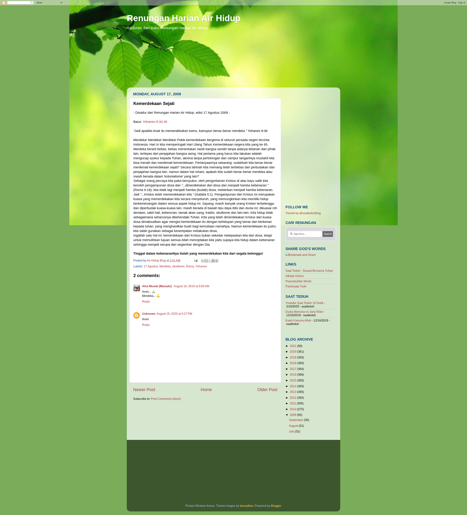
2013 (293, 391)
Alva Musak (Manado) (157, 286)
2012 (293, 397)
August (294, 425)
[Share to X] (210, 261)
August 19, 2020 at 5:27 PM (174, 313)
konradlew (246, 505)
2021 (293, 346)
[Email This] (203, 261)
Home (206, 389)
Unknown (148, 313)
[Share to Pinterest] (217, 261)
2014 (293, 386)
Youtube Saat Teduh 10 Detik (304, 303)
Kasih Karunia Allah (298, 320)
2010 (293, 409)
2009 (293, 414)
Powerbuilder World (298, 281)
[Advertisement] (233, 61)
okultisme (178, 266)
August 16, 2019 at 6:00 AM (191, 286)
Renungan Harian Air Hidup (183, 18)
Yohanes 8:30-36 (155, 122)
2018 (293, 363)
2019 (293, 357)
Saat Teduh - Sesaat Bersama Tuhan (309, 270)
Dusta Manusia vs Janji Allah (304, 311)
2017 (293, 368)
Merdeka (165, 266)
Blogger (276, 505)
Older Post (267, 389)
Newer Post (144, 389)
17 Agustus (151, 266)
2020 (293, 351)
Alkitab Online (294, 276)
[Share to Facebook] (213, 261)
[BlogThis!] (206, 261)
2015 (293, 380)
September (296, 420)
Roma (190, 266)
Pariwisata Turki (295, 286)
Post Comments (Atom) (166, 398)
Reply (146, 301)
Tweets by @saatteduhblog (303, 213)
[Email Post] (195, 260)
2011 (293, 403)
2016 (293, 374)
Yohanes (201, 266)
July (292, 431)
